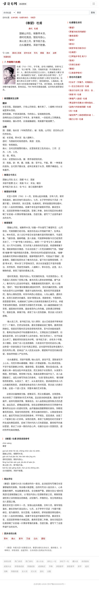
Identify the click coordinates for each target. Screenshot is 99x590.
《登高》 (71, 60)
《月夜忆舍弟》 (74, 64)
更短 (43, 538)
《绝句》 (71, 44)
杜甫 (36, 28)
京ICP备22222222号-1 (56, 584)
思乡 (48, 53)
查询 (93, 12)
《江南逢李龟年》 (75, 72)
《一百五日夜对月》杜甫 (78, 86)
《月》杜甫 (72, 110)
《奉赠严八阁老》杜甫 (77, 98)
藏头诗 (75, 561)
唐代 (30, 28)
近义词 (33, 571)
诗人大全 (40, 561)
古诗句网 (14, 17)
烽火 (13, 538)
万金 (28, 538)
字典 (51, 566)
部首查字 (70, 566)
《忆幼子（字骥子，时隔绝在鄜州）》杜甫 (82, 82)
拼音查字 (59, 566)
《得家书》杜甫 (74, 94)
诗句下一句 (64, 561)
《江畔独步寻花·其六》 (78, 56)
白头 (36, 538)
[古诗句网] (10, 4)
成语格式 (41, 566)
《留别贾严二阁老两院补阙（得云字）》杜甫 (82, 115)
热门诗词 (18, 561)
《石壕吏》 (72, 52)
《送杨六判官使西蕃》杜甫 (79, 106)
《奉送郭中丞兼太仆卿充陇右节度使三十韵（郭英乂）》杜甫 (82, 102)
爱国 (42, 53)
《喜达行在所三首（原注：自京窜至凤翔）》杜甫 (82, 90)
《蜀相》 (71, 68)
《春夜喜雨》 (73, 35)
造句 (42, 571)
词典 (5, 571)
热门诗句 (29, 561)
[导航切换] (93, 4)
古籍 (49, 571)
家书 (21, 538)
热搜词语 (14, 571)
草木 (6, 538)
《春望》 (33, 17)
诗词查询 (85, 561)
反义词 (24, 571)
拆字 (79, 566)
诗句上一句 (51, 561)
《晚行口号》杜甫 (75, 119)
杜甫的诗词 (23, 17)
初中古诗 (27, 53)
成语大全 (7, 566)
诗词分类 (7, 561)
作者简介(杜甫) (13, 61)
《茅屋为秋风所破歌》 (77, 31)
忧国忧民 (7, 56)
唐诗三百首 (16, 53)
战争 (54, 53)
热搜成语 (31, 566)
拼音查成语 (19, 566)
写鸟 (36, 53)
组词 (87, 566)
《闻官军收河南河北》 (77, 48)
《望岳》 (71, 39)
